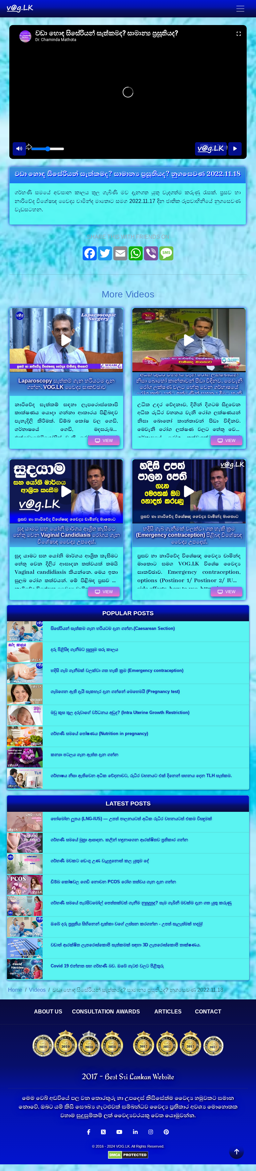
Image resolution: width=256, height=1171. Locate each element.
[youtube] (119, 1132)
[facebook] (88, 1132)
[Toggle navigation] (240, 8)
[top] (236, 1151)
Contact (208, 1011)
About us (48, 1011)
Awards (128, 1011)
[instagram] (150, 1132)
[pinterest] (166, 1132)
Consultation (93, 1011)
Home (15, 990)
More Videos (128, 294)
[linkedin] (135, 1132)
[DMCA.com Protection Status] (128, 1154)
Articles (168, 1011)
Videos (37, 990)
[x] (103, 1132)
